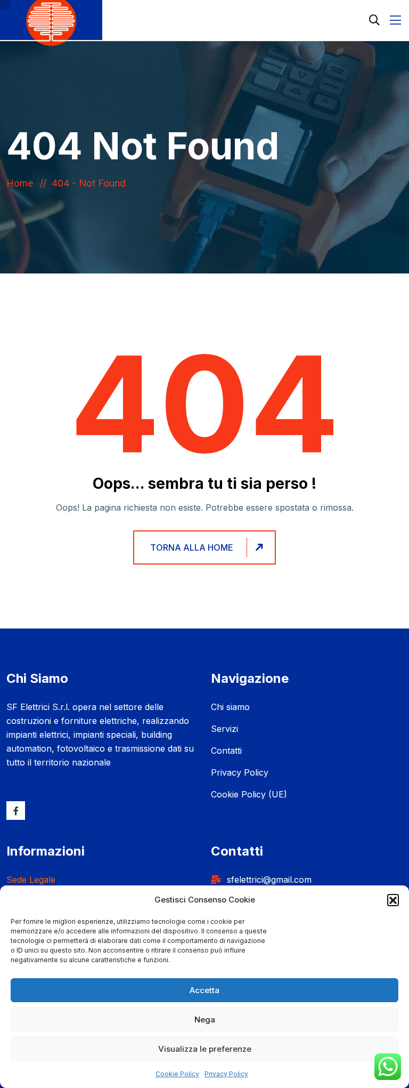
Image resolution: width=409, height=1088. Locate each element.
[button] (393, 899)
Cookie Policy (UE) (249, 794)
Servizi (224, 728)
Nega (204, 1019)
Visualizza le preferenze (204, 1049)
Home (22, 183)
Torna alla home (191, 547)
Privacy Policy (226, 1074)
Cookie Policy (177, 1074)
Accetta (204, 990)
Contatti (226, 750)
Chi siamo (230, 707)
